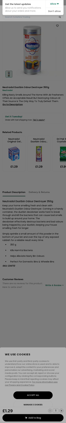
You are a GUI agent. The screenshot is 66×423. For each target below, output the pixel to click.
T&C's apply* (39, 120)
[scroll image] (9, 74)
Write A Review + (54, 285)
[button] (24, 7)
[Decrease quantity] (50, 411)
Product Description (13, 192)
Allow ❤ (54, 3)
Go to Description (12, 104)
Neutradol (7, 90)
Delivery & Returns (39, 192)
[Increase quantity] (61, 411)
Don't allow (54, 11)
